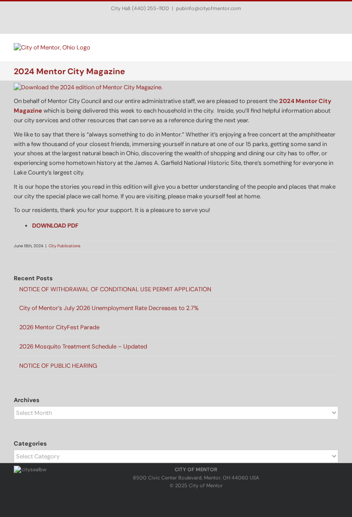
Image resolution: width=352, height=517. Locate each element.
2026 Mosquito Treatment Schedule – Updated (83, 346)
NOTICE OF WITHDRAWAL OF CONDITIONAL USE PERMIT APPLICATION (115, 289)
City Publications (65, 246)
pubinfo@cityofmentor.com (208, 8)
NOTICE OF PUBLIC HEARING (58, 366)
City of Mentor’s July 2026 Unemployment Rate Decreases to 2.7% (108, 308)
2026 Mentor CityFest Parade (59, 327)
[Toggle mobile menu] (334, 48)
